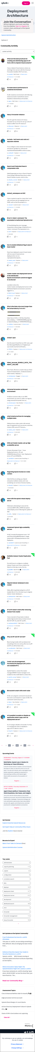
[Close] (32, 1036)
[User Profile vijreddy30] (3, 444)
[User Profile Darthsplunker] (3, 584)
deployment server (9, 895)
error (5, 907)
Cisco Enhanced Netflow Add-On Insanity (15, 993)
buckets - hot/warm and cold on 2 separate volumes (18, 140)
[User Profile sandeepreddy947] (3, 611)
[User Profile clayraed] (3, 194)
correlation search (9, 879)
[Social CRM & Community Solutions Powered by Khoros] (29, 1025)
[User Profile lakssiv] (3, 692)
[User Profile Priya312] (3, 717)
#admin (10, 831)
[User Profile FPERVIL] (3, 339)
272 (29, 745)
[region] (17, 1042)
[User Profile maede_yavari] (3, 246)
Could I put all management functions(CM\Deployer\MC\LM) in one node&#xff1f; (19, 663)
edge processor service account (12, 998)
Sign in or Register (21, 26)
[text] (8, 79)
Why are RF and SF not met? (16, 637)
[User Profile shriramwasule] (3, 391)
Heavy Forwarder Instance (15, 114)
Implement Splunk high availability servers (18, 528)
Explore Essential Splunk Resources (14, 823)
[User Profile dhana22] (3, 473)
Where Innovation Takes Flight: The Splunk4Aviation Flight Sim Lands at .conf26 (17, 968)
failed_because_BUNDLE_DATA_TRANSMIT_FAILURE (19, 363)
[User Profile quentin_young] (3, 663)
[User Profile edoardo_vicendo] (3, 168)
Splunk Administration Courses (12, 847)
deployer (6, 887)
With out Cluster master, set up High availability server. (18, 444)
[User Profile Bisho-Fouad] (3, 275)
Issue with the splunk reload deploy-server (19, 500)
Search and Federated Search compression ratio (17, 167)
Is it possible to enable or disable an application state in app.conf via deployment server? (18, 717)
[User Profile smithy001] (3, 141)
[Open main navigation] (33, 3)
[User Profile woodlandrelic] (3, 638)
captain (6, 871)
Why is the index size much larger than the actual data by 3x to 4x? (19, 307)
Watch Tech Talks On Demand (12, 843)
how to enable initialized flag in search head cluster (19, 246)
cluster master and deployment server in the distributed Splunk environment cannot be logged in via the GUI (19, 277)
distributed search (9, 903)
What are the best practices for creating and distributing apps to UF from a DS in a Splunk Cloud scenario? (19, 61)
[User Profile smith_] (3, 500)
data (5, 883)
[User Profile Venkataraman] (3, 364)
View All (6, 1017)
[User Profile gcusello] (3, 557)
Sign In (26, 3)
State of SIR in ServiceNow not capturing (15, 1013)
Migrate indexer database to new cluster (18, 584)
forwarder (6, 912)
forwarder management (10, 916)
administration (8, 862)
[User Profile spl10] (3, 219)
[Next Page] (32, 745)
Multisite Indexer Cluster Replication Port (19, 557)
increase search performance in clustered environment (17, 89)
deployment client (9, 891)
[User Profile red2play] (3, 308)
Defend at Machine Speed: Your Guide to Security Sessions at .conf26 (15, 953)
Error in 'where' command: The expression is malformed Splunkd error (19, 219)
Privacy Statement (16, 1044)
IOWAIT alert (11, 338)
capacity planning (9, 866)
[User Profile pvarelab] (3, 60)
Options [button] (3, 40)
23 (21, 745)
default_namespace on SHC (16, 193)
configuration (7, 875)
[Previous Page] (2, 745)
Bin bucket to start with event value (18, 690)
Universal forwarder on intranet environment (17, 390)
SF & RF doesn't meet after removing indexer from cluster (19, 611)
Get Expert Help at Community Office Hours (16, 827)
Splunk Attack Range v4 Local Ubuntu (14, 1002)
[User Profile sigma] (3, 89)
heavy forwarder (8, 920)
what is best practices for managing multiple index (18, 417)
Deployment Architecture (26, 101)
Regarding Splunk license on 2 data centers (18, 473)
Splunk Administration (8, 35)
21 (13, 745)
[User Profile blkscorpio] (3, 116)
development (7, 899)
